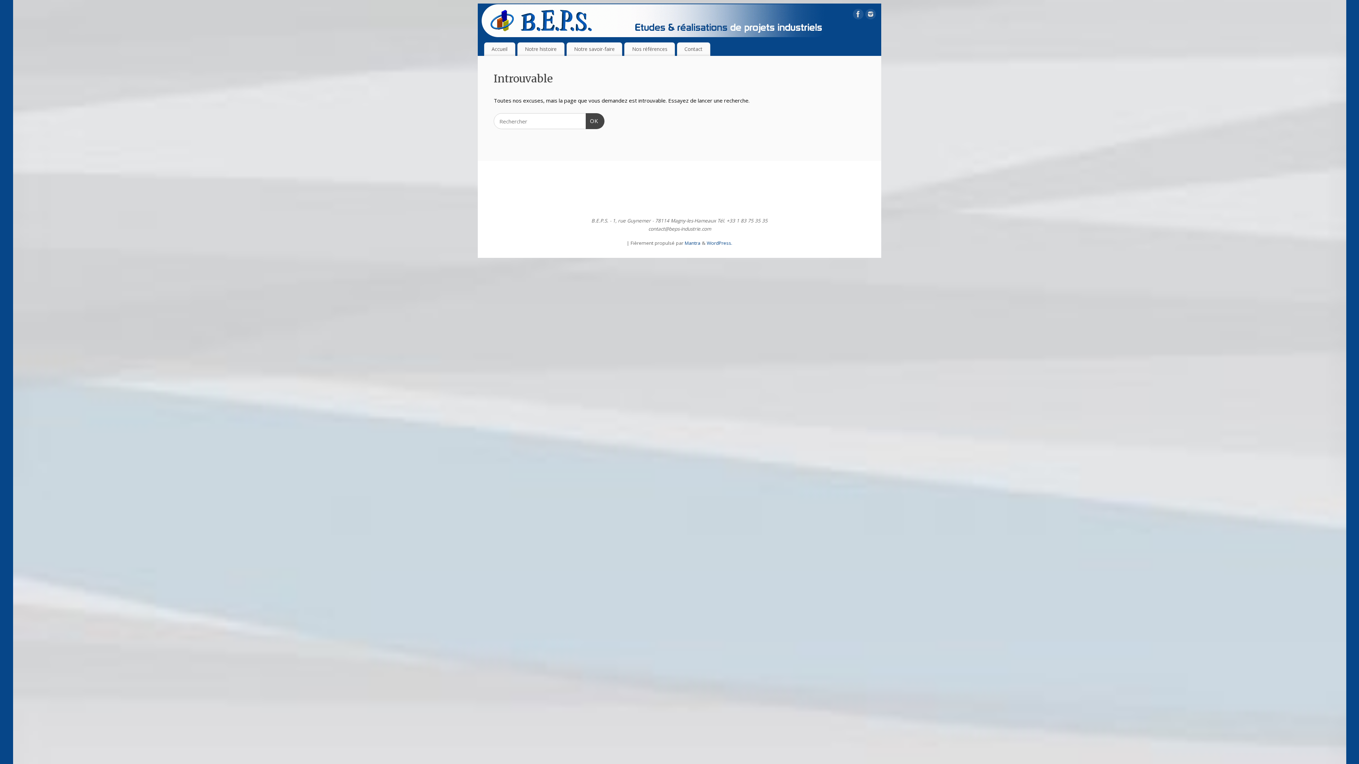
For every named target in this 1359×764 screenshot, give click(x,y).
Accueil (500, 49)
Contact (693, 49)
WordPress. (719, 243)
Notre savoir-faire (594, 49)
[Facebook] (858, 15)
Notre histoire (541, 49)
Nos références (649, 49)
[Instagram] (870, 15)
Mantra (692, 243)
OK (592, 121)
